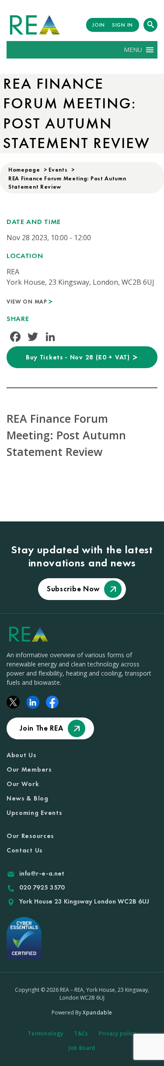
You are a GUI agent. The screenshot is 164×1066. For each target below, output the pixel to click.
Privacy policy (117, 1033)
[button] (133, 50)
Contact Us (24, 850)
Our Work (23, 784)
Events (58, 169)
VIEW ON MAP (28, 301)
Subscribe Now (73, 588)
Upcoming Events (34, 812)
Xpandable (97, 1012)
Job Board (82, 1048)
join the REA (41, 728)
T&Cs (81, 1033)
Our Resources (30, 835)
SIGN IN (122, 24)
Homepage (24, 169)
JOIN (98, 24)
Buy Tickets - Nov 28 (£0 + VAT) (79, 357)
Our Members (29, 769)
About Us (21, 755)
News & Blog (28, 798)
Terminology (45, 1033)
